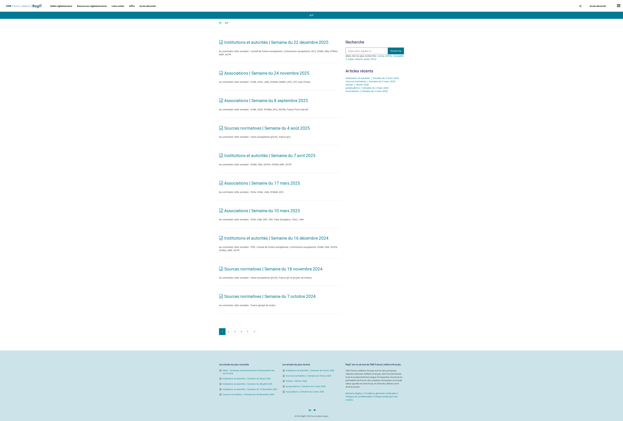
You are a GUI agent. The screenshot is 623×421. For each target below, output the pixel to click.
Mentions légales (354, 393)
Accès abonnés (598, 6)
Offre (132, 6)
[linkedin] (310, 410)
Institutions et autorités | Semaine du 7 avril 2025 (270, 155)
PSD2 (373, 59)
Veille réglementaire (61, 6)
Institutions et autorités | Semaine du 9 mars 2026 (372, 78)
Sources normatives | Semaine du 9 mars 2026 (370, 81)
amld (366, 59)
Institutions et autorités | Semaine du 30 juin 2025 (247, 378)
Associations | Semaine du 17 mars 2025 (262, 183)
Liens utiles (118, 6)
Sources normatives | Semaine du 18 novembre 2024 (273, 269)
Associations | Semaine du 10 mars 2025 (262, 210)
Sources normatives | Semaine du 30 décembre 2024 (248, 394)
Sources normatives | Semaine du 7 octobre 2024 (270, 296)
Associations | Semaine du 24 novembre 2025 (266, 73)
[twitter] (314, 410)
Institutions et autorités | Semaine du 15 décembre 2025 (250, 389)
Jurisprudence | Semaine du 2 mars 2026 (367, 87)
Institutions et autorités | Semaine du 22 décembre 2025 (276, 42)
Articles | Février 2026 (357, 84)
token (351, 59)
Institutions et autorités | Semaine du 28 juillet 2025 (247, 384)
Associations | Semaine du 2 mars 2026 (367, 91)
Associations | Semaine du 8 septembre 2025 (266, 100)
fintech (359, 59)
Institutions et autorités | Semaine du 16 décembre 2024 (276, 238)
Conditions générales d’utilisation (380, 393)
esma (381, 55)
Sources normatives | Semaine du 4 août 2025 (267, 128)
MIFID (388, 55)
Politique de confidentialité (359, 396)
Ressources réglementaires (92, 6)
